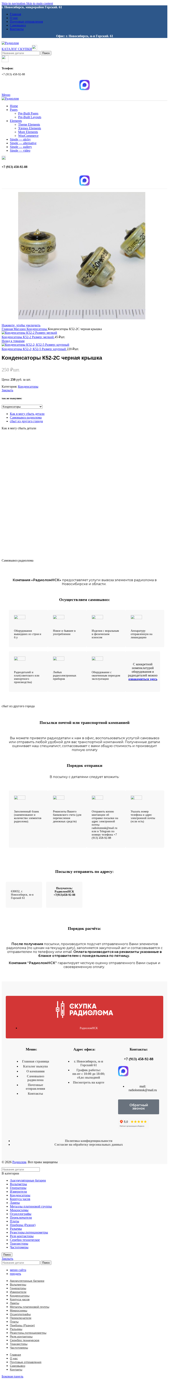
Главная (8, 329)
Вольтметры (18, 1184)
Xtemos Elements (29, 128)
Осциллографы (20, 1214)
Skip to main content (39, 3)
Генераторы (18, 1188)
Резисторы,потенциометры (29, 1232)
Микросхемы (19, 1210)
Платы (14, 1221)
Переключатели (21, 1217)
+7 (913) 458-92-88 (138, 1059)
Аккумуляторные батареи (28, 1180)
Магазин (20, 329)
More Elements (28, 132)
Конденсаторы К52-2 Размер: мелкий (28, 337)
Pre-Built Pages (28, 113)
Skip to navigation (14, 3)
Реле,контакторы (22, 1236)
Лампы (15, 1202)
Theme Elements (29, 124)
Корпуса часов (20, 1199)
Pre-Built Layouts (29, 117)
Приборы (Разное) (22, 1225)
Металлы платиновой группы (31, 1206)
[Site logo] (10, 43)
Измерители (18, 1191)
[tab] (27, 414)
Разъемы (16, 1228)
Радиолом (19, 1162)
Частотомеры (19, 1247)
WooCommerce (28, 135)
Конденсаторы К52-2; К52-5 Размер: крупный (34, 349)
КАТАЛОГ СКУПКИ (17, 49)
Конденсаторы (37, 329)
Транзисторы (19, 1243)
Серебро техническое (25, 1240)
